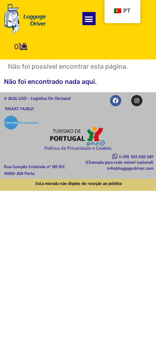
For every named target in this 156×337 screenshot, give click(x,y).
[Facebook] (115, 100)
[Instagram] (136, 100)
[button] (89, 18)
